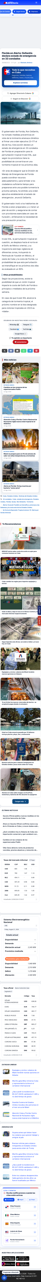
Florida (8, 502)
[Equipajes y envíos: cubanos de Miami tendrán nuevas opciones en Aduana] (20, 659)
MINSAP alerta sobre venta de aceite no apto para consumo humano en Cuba (19, 552)
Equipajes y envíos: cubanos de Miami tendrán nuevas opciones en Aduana (18, 673)
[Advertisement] (20, 32)
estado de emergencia (24, 499)
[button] (39, 610)
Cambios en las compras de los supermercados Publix (15, 841)
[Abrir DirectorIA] (4, 1277)
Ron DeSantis (21, 502)
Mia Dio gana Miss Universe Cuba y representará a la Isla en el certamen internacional (25, 1083)
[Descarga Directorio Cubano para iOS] (8, 1260)
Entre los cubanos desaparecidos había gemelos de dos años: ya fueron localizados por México (25, 1177)
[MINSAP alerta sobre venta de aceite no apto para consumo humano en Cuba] (20, 538)
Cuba (4, 496)
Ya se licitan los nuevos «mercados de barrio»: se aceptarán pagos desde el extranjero (19, 703)
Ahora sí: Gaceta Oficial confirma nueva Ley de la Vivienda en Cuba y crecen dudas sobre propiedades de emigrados (21, 825)
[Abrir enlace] (7, 1071)
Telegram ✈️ (27, 324)
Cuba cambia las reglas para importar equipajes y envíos (19, 582)
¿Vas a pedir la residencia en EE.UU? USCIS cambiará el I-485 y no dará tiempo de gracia (25, 1094)
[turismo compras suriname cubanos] (7, 1133)
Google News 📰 (20, 334)
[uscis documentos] (7, 1093)
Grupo (33, 1199)
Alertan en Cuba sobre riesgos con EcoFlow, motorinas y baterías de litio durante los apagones (19, 794)
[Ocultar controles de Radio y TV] (39, 603)
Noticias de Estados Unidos (28, 496)
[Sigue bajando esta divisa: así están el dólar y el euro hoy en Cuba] (20, 628)
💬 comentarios (20, 342)
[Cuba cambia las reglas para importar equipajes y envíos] (20, 568)
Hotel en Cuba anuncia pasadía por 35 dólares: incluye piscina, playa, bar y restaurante (18, 733)
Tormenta (30, 502)
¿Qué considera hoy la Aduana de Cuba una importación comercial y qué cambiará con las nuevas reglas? (20, 833)
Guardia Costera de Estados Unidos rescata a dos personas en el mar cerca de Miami (25, 1104)
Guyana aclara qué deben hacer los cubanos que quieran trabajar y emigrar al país (25, 1134)
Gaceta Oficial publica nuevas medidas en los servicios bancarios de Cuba (21, 817)
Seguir (21, 1199)
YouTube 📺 (27, 329)
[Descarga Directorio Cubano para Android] (22, 1260)
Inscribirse (10, 1199)
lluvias (14, 502)
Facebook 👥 (14, 329)
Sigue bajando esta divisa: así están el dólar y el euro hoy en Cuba (20, 643)
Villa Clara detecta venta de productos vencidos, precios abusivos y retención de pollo (19, 849)
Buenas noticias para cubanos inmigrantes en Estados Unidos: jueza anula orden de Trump (18, 763)
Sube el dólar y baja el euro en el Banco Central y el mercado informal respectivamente (20, 612)
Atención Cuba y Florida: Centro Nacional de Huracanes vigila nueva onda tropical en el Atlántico (25, 1115)
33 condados (7, 499)
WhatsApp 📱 (14, 324)
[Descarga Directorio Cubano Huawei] (22, 1265)
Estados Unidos (12, 496)
